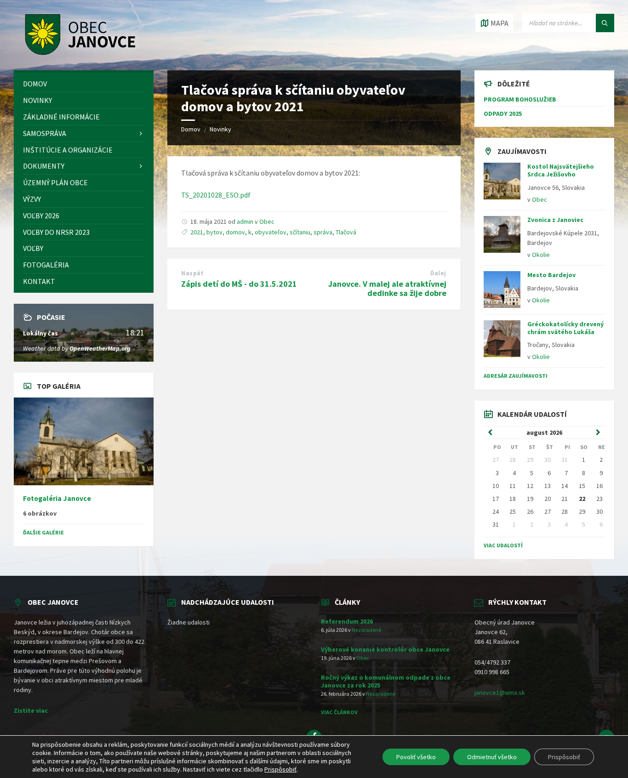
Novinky (220, 129)
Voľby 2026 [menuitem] (41, 215)
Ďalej (438, 273)
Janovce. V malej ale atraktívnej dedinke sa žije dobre (387, 288)
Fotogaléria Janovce (57, 498)
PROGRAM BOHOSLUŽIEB (520, 99)
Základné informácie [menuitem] (61, 116)
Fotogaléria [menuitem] (46, 264)
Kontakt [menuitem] (39, 281)
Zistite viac (31, 710)
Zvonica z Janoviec (555, 220)
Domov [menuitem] (35, 83)
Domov (190, 129)
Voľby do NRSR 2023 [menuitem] (56, 232)
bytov (214, 232)
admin (245, 221)
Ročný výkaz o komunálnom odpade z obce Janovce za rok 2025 (386, 681)
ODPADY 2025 (503, 113)
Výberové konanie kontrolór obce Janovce (385, 649)
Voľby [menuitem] (33, 248)
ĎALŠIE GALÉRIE (43, 532)
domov (235, 232)
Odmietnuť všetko (492, 757)
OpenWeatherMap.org (100, 348)
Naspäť (192, 273)
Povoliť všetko (416, 757)
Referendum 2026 (347, 621)
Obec (266, 221)
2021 (196, 232)
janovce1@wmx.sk (499, 692)
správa (323, 232)
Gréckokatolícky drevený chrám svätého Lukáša (565, 328)
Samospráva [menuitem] (44, 133)
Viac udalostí (503, 545)
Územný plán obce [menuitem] (55, 182)
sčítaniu (300, 232)
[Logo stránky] (78, 52)
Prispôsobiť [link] (280, 769)
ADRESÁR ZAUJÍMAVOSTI (516, 375)
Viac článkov (339, 712)
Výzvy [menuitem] (32, 199)
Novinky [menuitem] (37, 100)
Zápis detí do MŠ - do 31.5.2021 (239, 283)
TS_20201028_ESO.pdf (216, 194)
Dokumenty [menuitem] (43, 165)
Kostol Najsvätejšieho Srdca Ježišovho (560, 170)
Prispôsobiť (564, 757)
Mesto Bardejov (551, 275)
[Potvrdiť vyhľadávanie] (605, 23)
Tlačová (346, 232)
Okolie (541, 254)
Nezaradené (366, 629)
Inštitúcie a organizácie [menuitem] (68, 149)
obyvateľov (270, 232)
